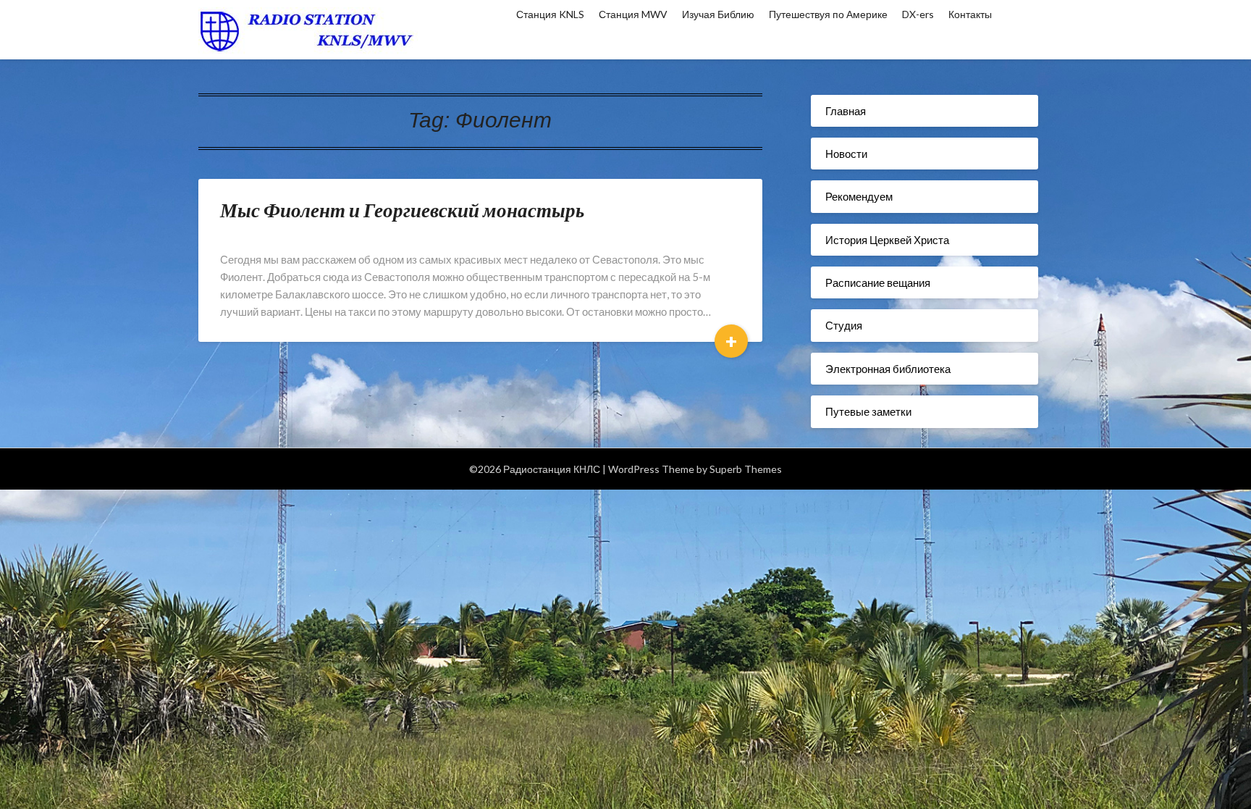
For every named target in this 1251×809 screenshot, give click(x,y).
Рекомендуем (859, 196)
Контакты (970, 14)
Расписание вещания (877, 282)
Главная (845, 110)
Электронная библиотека (888, 368)
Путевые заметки (868, 411)
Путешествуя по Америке (828, 14)
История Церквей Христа (887, 239)
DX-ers (918, 14)
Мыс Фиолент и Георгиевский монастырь (402, 210)
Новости (846, 153)
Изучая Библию (718, 14)
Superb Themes (745, 469)
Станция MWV (633, 14)
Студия (843, 325)
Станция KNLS (550, 14)
